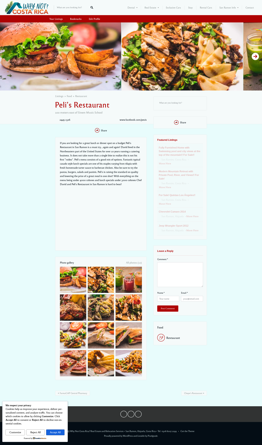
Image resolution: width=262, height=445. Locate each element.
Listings (59, 96)
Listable (141, 435)
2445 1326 (65, 119)
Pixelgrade (153, 435)
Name (161, 292)
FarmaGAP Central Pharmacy (73, 393)
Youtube (138, 415)
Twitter (131, 415)
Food (69, 96)
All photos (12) (134, 262)
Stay (190, 7)
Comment (162, 259)
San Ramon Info (227, 7)
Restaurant (81, 96)
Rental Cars (206, 7)
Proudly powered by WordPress (118, 435)
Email (184, 292)
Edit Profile (94, 18)
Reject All (35, 432)
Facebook (124, 415)
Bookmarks (76, 18)
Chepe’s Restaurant (193, 393)
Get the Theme (187, 431)
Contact (249, 7)
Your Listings (56, 18)
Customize (15, 432)
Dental (131, 7)
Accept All (55, 432)
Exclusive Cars (173, 7)
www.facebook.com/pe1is (133, 119)
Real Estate (150, 7)
